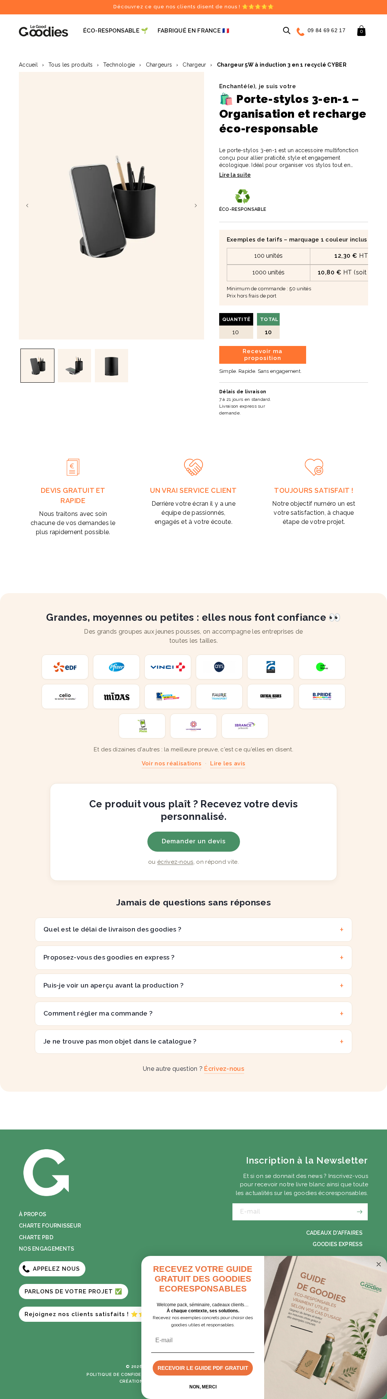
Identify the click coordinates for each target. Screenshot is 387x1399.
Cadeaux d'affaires (334, 1233)
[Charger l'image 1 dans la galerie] (37, 365)
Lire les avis (227, 763)
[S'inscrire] (359, 1212)
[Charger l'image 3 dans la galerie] (111, 365)
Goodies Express (338, 1244)
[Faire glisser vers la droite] (195, 205)
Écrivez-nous (224, 1068)
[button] (287, 30)
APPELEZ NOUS (56, 1268)
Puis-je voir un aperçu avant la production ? (113, 985)
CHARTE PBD (36, 1237)
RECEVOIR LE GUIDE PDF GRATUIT (203, 1368)
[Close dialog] (378, 1264)
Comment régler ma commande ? (98, 1013)
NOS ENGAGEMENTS (46, 1249)
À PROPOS (32, 1214)
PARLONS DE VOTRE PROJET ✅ (73, 1291)
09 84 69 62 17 (326, 30)
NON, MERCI (203, 1387)
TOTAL (269, 326)
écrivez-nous (175, 861)
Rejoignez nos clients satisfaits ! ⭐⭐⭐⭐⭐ (97, 1314)
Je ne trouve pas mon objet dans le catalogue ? (120, 1041)
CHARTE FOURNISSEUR (50, 1226)
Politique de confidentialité (125, 1374)
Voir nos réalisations (171, 763)
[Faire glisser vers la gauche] (27, 205)
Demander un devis (194, 841)
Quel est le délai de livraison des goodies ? (112, 929)
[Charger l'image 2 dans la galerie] (74, 365)
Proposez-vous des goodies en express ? (109, 957)
